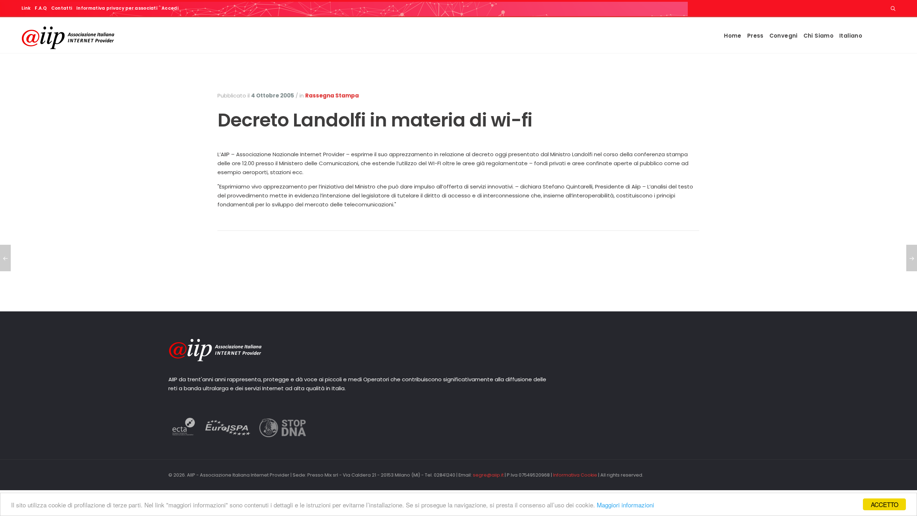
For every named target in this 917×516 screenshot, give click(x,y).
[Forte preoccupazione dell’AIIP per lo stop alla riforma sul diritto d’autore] (911, 258)
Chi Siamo (818, 35)
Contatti (61, 8)
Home (732, 35)
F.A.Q (41, 8)
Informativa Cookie (575, 475)
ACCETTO (884, 504)
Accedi (170, 8)
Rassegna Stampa (332, 95)
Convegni (783, 35)
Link (25, 8)
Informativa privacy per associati (116, 8)
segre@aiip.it (488, 475)
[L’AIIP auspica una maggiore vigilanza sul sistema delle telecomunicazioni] (5, 258)
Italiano (850, 35)
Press (755, 35)
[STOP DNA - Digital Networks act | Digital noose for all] (282, 435)
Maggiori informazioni (625, 504)
